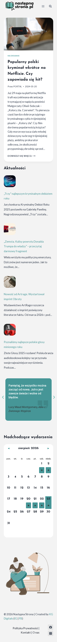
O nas (36, 632)
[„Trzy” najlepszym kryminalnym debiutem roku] (10, 181)
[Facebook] (50, 627)
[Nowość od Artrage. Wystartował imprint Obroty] (10, 282)
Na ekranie (14, 55)
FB (20, 618)
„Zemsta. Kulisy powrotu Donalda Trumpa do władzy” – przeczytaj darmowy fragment (24, 246)
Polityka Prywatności (25, 628)
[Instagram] (50, 633)
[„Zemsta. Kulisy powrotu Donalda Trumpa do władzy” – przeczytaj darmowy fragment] (10, 229)
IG (15, 618)
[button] (3, 397)
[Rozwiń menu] (43, 6)
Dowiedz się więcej (21, 156)
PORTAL (17, 86)
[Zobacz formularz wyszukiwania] (50, 6)
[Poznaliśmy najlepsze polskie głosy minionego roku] (10, 330)
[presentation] (28, 34)
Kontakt (26, 632)
